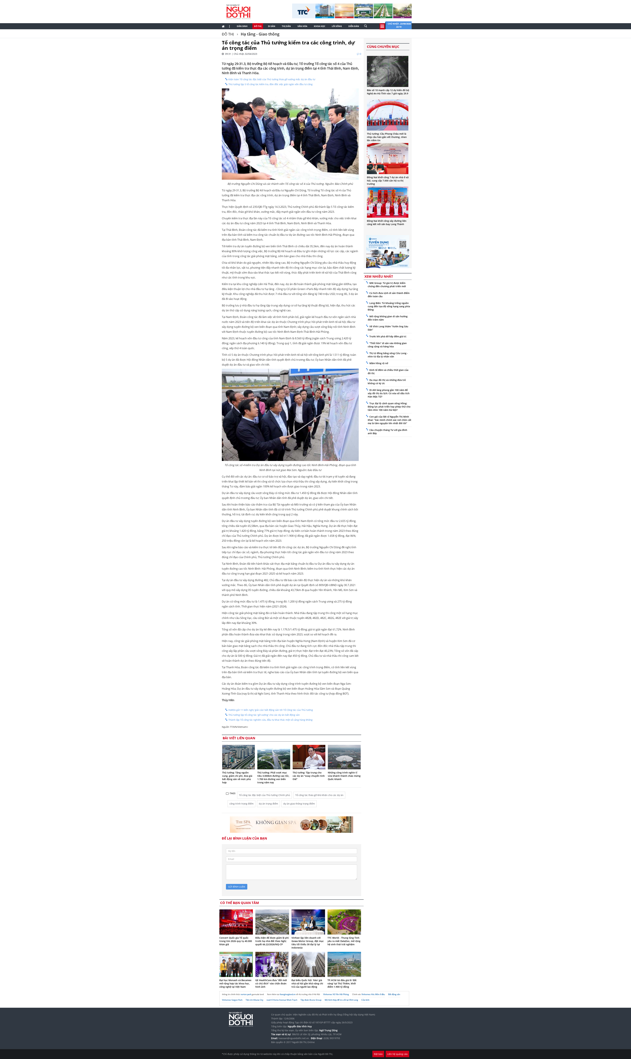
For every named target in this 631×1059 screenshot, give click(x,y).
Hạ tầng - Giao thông (259, 34)
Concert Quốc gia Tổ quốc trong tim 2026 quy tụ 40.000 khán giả (235, 941)
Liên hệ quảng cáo (397, 1054)
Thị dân (286, 26)
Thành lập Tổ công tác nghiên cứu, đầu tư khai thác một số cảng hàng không (270, 719)
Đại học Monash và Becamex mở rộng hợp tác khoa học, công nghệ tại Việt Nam (235, 983)
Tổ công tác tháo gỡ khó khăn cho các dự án (319, 795)
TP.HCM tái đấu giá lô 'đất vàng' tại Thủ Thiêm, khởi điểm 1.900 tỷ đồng (342, 983)
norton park (246, 994)
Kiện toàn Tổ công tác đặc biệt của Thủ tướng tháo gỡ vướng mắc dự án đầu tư (271, 79)
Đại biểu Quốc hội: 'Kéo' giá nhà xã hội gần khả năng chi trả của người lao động (307, 983)
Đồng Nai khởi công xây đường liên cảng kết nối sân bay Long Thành (386, 222)
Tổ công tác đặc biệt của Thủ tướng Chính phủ (264, 795)
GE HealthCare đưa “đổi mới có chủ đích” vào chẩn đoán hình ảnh (271, 983)
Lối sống (337, 26)
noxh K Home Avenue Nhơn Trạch (282, 1000)
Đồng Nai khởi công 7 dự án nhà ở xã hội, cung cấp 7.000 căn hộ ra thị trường (388, 180)
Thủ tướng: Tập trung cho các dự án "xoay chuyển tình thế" (309, 776)
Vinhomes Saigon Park (232, 1000)
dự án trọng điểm (268, 803)
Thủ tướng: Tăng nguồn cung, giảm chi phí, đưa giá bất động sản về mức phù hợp (237, 777)
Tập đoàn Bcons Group (311, 1000)
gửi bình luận (236, 886)
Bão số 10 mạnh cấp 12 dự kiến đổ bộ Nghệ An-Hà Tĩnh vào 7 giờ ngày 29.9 (388, 92)
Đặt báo (378, 1054)
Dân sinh (242, 26)
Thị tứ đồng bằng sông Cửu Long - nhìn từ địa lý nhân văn (388, 355)
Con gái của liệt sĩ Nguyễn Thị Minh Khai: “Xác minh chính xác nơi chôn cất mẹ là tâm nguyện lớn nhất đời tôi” (389, 420)
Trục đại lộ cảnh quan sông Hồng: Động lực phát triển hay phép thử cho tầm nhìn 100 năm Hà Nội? (389, 406)
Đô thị (257, 26)
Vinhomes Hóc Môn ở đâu (373, 994)
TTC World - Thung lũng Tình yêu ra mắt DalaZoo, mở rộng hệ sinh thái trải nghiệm (343, 941)
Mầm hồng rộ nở (378, 363)
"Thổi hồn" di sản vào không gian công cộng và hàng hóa (387, 345)
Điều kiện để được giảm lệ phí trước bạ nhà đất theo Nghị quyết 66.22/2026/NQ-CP (272, 941)
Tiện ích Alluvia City (254, 1000)
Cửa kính (365, 1000)
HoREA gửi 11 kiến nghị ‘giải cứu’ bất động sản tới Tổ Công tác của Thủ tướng (270, 709)
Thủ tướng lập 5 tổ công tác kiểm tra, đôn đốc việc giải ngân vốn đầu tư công (270, 84)
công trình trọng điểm (241, 803)
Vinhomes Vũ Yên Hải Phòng (336, 994)
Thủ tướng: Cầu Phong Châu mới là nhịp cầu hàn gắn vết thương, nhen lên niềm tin (387, 137)
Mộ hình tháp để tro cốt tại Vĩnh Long (341, 1000)
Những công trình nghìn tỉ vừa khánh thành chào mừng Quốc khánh (344, 776)
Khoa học (319, 26)
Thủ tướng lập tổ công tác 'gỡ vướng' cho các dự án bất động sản (264, 714)
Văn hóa (302, 26)
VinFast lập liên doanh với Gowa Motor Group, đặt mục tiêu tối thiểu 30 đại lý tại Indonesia (308, 942)
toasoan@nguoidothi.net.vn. (294, 1038)
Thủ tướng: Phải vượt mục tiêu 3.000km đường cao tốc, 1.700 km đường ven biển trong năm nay (273, 777)
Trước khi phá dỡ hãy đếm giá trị (387, 336)
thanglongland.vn (287, 994)
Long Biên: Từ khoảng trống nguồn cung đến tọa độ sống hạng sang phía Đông (389, 306)
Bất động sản (394, 994)
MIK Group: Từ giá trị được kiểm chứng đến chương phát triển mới (387, 284)
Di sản (271, 26)
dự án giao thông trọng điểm (299, 803)
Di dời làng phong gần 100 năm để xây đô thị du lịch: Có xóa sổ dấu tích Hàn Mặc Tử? (388, 393)
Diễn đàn (353, 26)
